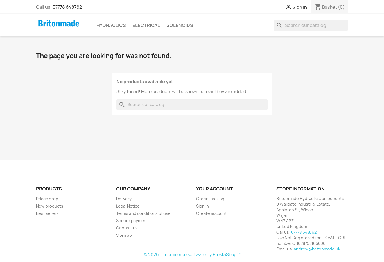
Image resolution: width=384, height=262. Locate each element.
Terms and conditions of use (143, 213)
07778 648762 (67, 7)
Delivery (124, 198)
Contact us (127, 228)
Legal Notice (128, 206)
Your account (214, 189)
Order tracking (210, 198)
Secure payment (132, 220)
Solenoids (179, 25)
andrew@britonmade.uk (317, 249)
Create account (211, 213)
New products (49, 206)
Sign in (202, 206)
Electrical (146, 25)
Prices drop (47, 198)
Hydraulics (111, 25)
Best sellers (47, 213)
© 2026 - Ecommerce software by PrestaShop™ (192, 255)
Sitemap (124, 235)
